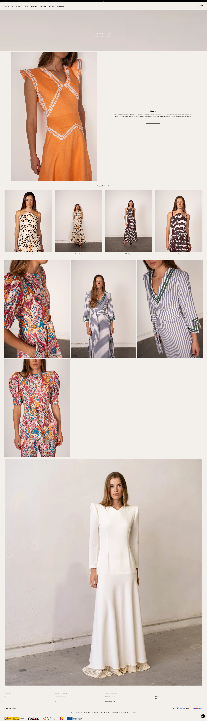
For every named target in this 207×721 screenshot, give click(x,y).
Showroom (51, 6)
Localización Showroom (110, 701)
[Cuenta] (198, 6)
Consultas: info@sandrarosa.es (11, 699)
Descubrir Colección (153, 122)
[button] (201, 6)
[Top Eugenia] (178, 221)
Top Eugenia (179, 254)
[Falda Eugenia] (128, 221)
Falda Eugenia (128, 254)
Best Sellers (34, 6)
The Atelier (43, 6)
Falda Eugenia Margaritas (78, 254)
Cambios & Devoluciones (60, 699)
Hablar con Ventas (8, 697)
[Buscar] (195, 6)
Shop (26, 6)
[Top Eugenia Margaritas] (28, 221)
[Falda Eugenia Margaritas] (78, 221)
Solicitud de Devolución (60, 697)
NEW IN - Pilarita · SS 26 (103, 1)
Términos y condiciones (110, 697)
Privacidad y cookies (109, 699)
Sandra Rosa (60, 6)
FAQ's (56, 701)
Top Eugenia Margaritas (28, 254)
